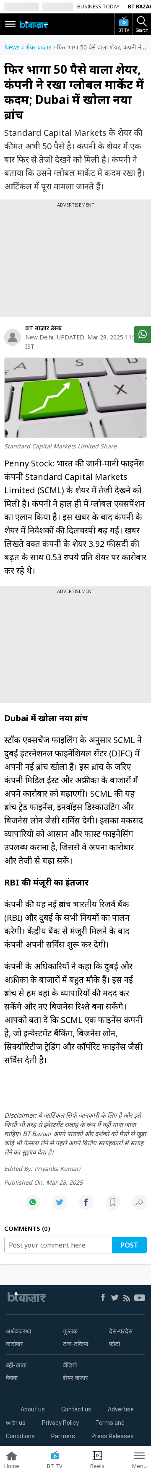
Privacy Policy (60, 1422)
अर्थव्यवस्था (18, 1331)
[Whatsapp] (32, 1206)
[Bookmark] (112, 1206)
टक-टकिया (75, 1344)
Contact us (76, 1409)
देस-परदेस (121, 1331)
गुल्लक (70, 1331)
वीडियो (70, 1365)
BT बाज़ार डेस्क (43, 328)
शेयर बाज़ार (75, 1378)
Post (129, 1245)
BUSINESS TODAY (98, 6)
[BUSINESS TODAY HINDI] (34, 24)
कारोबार (14, 1344)
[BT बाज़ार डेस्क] (12, 337)
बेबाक (12, 1378)
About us (33, 1409)
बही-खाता (16, 1365)
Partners (63, 1436)
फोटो (114, 1344)
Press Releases (112, 1436)
